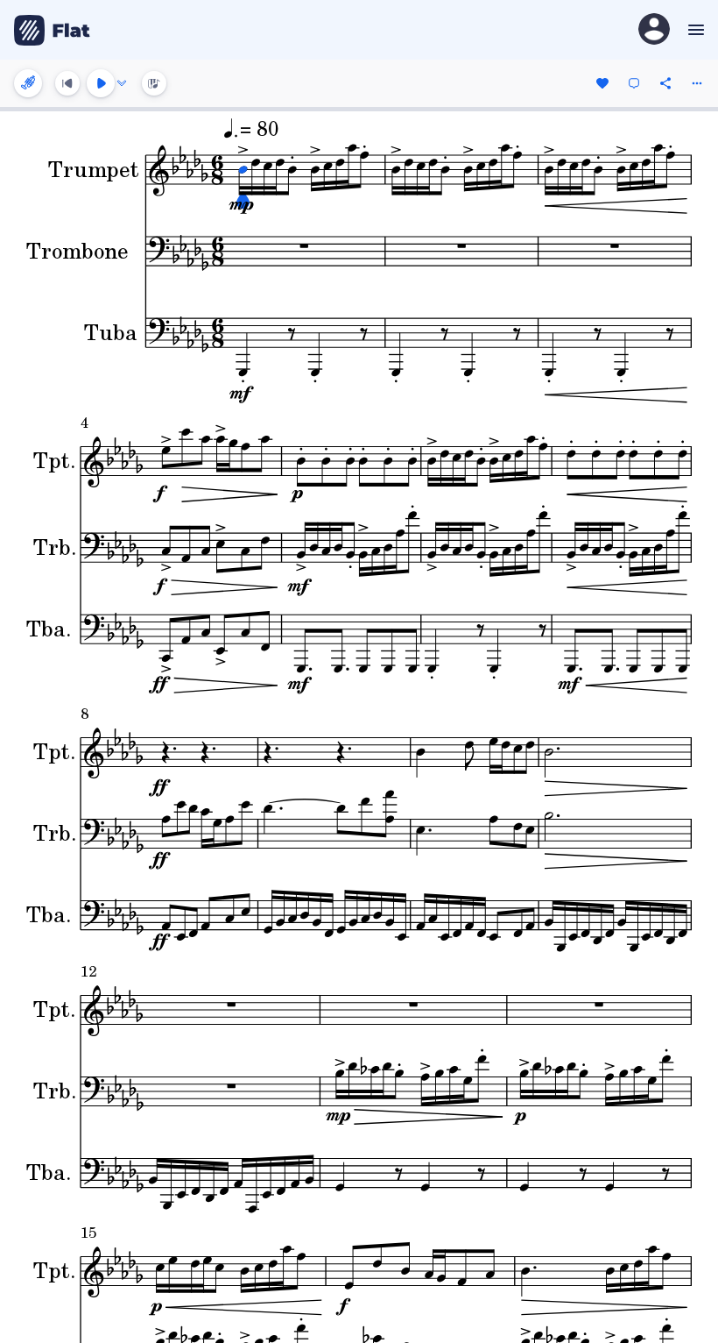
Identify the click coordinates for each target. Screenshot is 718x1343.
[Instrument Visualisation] (154, 83)
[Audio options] (122, 83)
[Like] (602, 83)
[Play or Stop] (101, 83)
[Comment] (634, 83)
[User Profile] (654, 30)
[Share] (665, 83)
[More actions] (697, 83)
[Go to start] (67, 83)
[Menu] (694, 29)
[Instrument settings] (28, 83)
